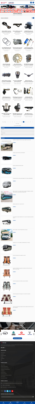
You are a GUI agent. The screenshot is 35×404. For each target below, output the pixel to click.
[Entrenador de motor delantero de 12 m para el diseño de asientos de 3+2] (7, 222)
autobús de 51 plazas (4, 373)
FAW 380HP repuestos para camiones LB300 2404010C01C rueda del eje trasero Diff (6, 114)
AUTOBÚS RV (2, 370)
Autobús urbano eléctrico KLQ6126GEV (19, 152)
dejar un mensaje (17, 402)
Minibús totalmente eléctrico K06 (18, 165)
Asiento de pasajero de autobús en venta (19, 255)
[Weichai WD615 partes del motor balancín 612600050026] (17, 25)
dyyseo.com (31, 399)
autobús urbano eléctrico (4, 366)
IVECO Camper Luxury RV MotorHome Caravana (20, 229)
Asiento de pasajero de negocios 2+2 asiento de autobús (21, 293)
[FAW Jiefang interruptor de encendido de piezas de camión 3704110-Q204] (17, 91)
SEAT (2, 134)
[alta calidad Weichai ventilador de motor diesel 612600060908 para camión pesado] (17, 58)
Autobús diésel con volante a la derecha (6, 375)
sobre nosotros (3, 352)
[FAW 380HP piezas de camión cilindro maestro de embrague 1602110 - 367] (28, 107)
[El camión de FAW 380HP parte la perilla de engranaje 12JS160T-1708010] (17, 75)
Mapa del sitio (14, 400)
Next (33, 334)
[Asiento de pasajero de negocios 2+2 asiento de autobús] (7, 299)
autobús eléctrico (3, 372)
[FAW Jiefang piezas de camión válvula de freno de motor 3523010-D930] (6, 91)
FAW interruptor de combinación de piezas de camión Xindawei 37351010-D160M (28, 81)
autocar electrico (3, 376)
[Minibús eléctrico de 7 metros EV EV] (7, 209)
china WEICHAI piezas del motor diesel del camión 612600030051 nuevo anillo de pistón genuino (6, 48)
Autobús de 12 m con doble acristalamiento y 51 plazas (21, 242)
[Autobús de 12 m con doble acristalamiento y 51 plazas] (7, 248)
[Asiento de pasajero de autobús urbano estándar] (7, 286)
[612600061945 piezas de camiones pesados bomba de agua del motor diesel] (28, 25)
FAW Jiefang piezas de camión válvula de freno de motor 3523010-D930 (6, 97)
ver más (6, 119)
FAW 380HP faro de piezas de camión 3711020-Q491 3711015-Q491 (28, 64)
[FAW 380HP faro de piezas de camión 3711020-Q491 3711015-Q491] (28, 58)
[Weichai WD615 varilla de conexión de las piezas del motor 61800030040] (6, 25)
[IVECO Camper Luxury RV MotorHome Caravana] (7, 235)
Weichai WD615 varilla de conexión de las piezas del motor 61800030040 (6, 31)
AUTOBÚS (2, 129)
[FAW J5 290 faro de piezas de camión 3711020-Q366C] (6, 75)
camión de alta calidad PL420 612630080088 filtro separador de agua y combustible (28, 48)
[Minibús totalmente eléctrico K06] (7, 171)
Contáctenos (2, 358)
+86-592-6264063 (7, 385)
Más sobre (2, 347)
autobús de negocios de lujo (4, 367)
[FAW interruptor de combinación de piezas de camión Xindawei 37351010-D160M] (28, 75)
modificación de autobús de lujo (5, 369)
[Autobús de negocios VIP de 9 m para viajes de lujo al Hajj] (7, 145)
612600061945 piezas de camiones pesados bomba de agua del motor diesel (28, 31)
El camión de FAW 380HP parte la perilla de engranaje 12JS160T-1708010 (17, 81)
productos (2, 354)
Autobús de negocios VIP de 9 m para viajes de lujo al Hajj (22, 139)
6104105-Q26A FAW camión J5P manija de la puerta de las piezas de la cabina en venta (28, 97)
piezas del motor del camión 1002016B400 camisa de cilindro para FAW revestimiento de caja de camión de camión (6, 64)
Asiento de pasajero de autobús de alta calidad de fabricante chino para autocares (23, 307)
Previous (1, 334)
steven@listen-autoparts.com (12, 387)
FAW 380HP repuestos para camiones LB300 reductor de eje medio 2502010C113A (17, 114)
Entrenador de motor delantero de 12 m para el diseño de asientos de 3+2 (23, 217)
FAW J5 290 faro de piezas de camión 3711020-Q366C (6, 81)
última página (17, 123)
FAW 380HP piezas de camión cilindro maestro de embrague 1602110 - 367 (28, 114)
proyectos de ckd (3, 355)
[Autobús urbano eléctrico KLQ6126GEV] (7, 158)
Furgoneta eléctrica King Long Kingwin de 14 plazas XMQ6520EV (23, 178)
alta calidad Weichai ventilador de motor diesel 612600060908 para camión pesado (17, 64)
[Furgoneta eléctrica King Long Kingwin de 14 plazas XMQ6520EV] (7, 183)
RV (1, 131)
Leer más (14, 142)
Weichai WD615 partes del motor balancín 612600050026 (17, 31)
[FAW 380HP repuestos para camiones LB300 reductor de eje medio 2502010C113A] (17, 107)
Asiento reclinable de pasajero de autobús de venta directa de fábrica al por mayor (22, 268)
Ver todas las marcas (17, 338)
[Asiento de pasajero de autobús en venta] (7, 260)
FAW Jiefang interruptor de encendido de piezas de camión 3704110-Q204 (17, 97)
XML (16, 400)
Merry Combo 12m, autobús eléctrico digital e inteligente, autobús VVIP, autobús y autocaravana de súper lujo (23, 192)
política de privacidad (20, 400)
